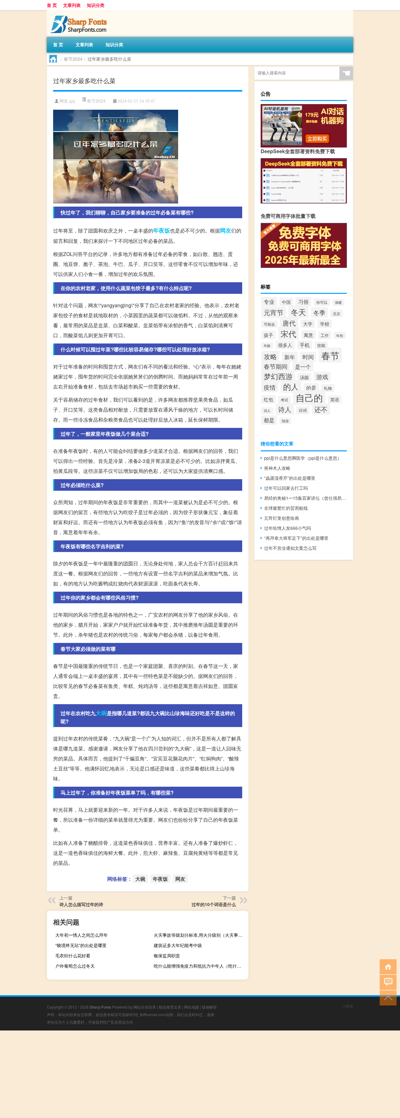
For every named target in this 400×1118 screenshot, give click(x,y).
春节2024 (73, 59)
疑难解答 (209, 1007)
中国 (286, 301)
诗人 (284, 409)
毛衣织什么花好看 (72, 955)
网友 (225, 230)
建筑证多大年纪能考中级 (178, 945)
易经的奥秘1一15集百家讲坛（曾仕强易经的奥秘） (305, 498)
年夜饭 (161, 230)
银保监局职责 (167, 955)
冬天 (298, 311)
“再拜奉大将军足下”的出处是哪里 (296, 538)
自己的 (309, 397)
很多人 (285, 345)
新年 (289, 357)
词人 (267, 410)
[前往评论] (387, 982)
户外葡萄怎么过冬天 (75, 966)
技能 (321, 345)
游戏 (322, 377)
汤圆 (304, 377)
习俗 (303, 301)
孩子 (268, 335)
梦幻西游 (278, 376)
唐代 (289, 323)
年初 (339, 335)
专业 (269, 301)
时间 (308, 357)
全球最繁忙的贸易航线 (286, 508)
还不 (321, 409)
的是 (311, 387)
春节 (330, 355)
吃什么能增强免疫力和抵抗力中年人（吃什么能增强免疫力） (200, 966)
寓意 (308, 334)
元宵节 (273, 312)
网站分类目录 (144, 1007)
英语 (334, 399)
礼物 (328, 388)
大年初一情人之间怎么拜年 (81, 935)
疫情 (270, 387)
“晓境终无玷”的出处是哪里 (81, 945)
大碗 (101, 713)
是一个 (303, 366)
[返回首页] (387, 966)
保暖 (338, 302)
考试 (284, 400)
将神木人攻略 (277, 468)
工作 (325, 335)
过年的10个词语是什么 (214, 904)
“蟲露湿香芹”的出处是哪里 (289, 478)
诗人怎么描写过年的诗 (81, 904)
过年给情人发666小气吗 (287, 528)
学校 (324, 323)
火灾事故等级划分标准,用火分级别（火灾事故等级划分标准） (200, 935)
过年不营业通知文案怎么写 (290, 548)
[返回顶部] (387, 997)
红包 (268, 399)
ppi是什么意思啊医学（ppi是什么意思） (303, 458)
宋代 (288, 333)
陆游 (285, 421)
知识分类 (95, 5)
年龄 (267, 345)
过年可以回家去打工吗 (286, 488)
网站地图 (191, 1007)
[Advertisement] (187, 1074)
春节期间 (276, 366)
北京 (336, 313)
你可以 (322, 302)
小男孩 (347, 1006)
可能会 (269, 324)
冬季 (319, 312)
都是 (269, 420)
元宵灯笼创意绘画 (281, 518)
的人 (291, 386)
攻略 (270, 356)
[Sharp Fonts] (79, 12)
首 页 (52, 5)
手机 (305, 344)
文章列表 (72, 5)
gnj (72, 101)
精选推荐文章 (170, 1007)
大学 (307, 323)
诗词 (303, 410)
